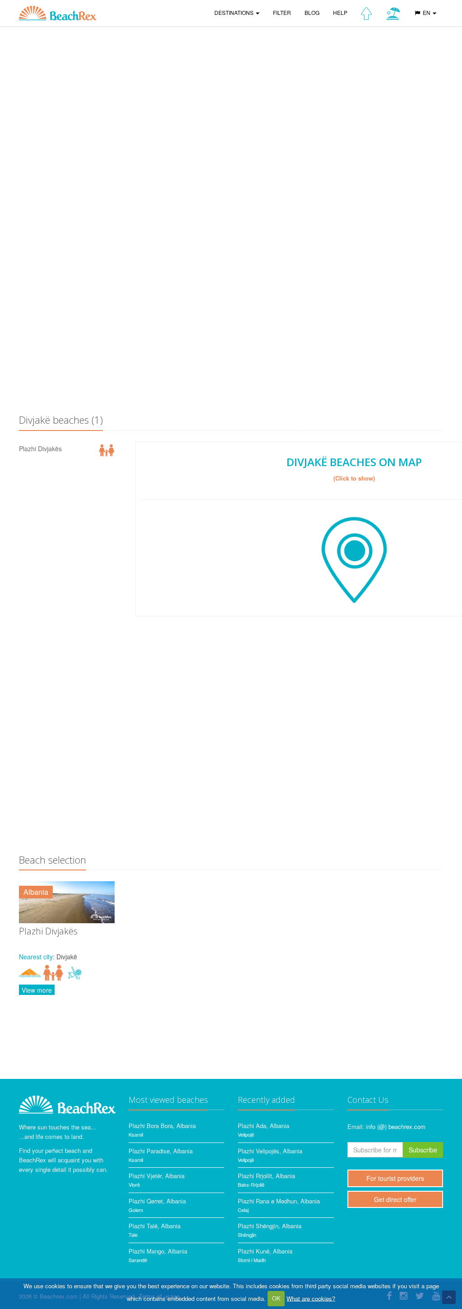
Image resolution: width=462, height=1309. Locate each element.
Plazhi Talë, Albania (154, 1225)
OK (276, 1298)
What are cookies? (310, 1298)
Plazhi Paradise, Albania (161, 1151)
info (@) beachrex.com (395, 1126)
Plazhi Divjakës (40, 448)
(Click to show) (354, 478)
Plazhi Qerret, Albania (157, 1201)
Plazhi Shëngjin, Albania (269, 1225)
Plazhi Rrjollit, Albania (266, 1175)
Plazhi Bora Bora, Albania (162, 1125)
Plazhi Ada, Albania (263, 1125)
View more (37, 989)
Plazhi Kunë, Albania (265, 1251)
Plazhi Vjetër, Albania (157, 1175)
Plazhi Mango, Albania (158, 1251)
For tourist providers (395, 1178)
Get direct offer (395, 1199)
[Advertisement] (231, 336)
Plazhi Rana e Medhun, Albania (279, 1201)
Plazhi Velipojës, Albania (270, 1151)
